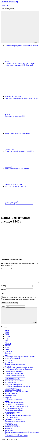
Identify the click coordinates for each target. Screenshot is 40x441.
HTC (6, 338)
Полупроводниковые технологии (16, 406)
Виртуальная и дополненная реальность (19, 368)
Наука (7, 401)
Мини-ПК (8, 397)
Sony (6, 355)
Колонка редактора (11, 388)
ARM (7, 334)
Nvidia (7, 349)
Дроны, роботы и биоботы (14, 373)
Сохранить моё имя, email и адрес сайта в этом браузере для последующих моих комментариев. (18, 298)
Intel (6, 340)
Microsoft (8, 344)
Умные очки (9, 428)
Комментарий (6, 269)
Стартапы (8, 423)
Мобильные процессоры (13, 399)
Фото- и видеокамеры (12, 434)
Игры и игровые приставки (14, 375)
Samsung (8, 353)
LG (6, 342)
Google (7, 336)
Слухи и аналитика (11, 417)
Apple (7, 333)
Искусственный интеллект (14, 380)
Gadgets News (5, 5)
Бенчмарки (9, 362)
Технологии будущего (12, 426)
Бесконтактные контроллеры (15, 364)
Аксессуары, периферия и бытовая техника (20, 357)
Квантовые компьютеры (13, 384)
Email (3, 289)
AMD (7, 331)
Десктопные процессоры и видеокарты (18, 369)
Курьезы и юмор (10, 395)
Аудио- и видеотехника (13, 358)
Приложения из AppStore (14, 410)
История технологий (12, 382)
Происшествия (10, 414)
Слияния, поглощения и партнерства (18, 415)
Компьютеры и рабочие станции (16, 391)
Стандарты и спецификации (15, 421)
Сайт (2, 293)
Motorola (8, 345)
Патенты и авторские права (14, 404)
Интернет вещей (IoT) (12, 379)
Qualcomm (8, 351)
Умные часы (9, 430)
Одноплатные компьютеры (14, 402)
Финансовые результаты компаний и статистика (22, 432)
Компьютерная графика (13, 390)
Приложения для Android (14, 408)
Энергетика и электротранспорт (16, 436)
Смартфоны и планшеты (13, 419)
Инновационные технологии (15, 377)
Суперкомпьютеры (11, 425)
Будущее (8, 366)
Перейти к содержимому (9, 2)
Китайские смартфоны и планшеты (17, 386)
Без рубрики (9, 360)
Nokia (7, 347)
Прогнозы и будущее (12, 412)
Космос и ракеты (11, 393)
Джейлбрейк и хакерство (13, 371)
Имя (3, 286)
